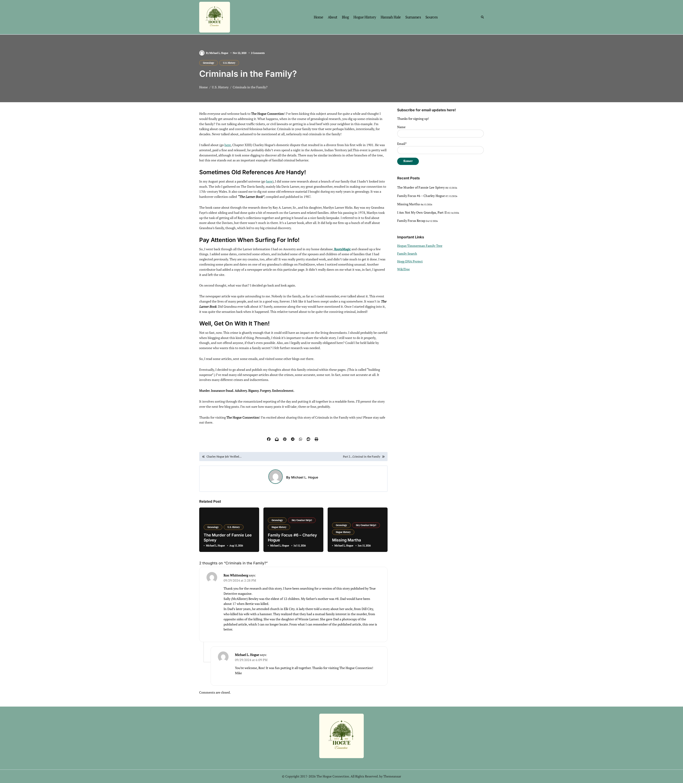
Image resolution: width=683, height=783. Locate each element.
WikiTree (403, 269)
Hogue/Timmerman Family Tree (419, 246)
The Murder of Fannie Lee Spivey (421, 187)
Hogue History (364, 17)
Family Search (407, 253)
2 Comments (258, 53)
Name (401, 127)
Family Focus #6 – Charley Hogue (421, 196)
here (227, 145)
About (332, 17)
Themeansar (392, 776)
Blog (345, 17)
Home (318, 17)
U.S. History (229, 62)
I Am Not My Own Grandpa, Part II (422, 212)
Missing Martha (346, 540)
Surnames (413, 17)
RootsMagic (342, 249)
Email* (402, 143)
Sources (431, 17)
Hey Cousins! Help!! (302, 520)
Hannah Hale (391, 17)
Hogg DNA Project (410, 261)
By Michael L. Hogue (217, 53)
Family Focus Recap (411, 220)
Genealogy (208, 62)
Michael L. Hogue (304, 477)
